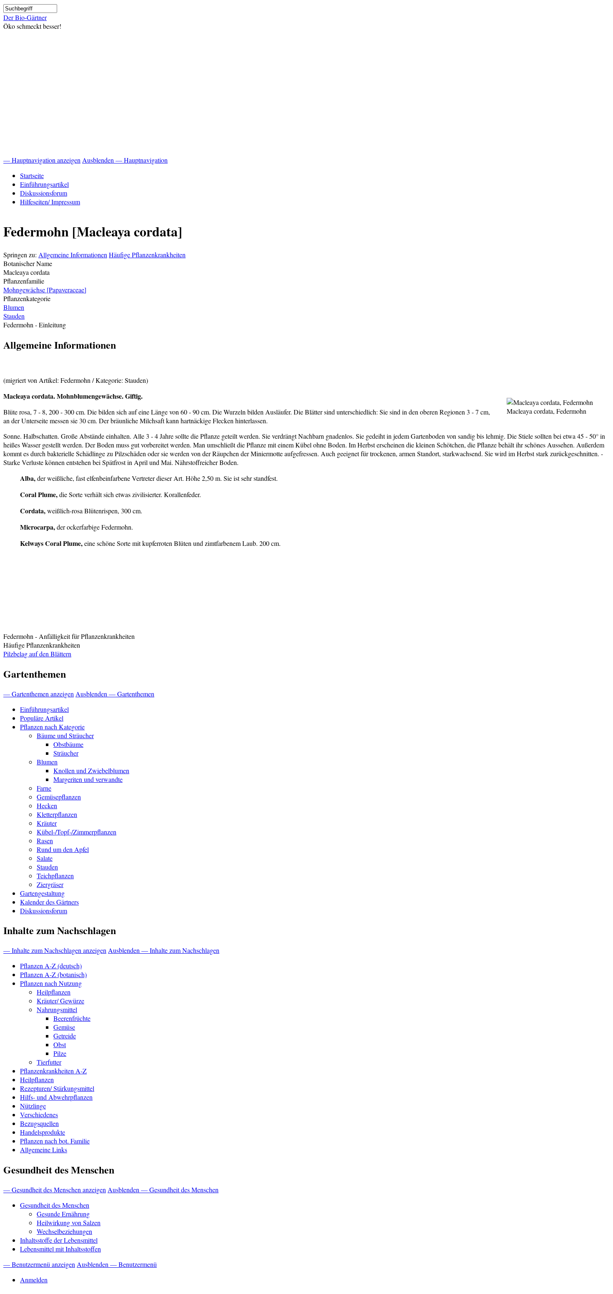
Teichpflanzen (55, 875)
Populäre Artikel (41, 718)
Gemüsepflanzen (59, 796)
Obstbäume (68, 744)
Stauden (14, 316)
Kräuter (47, 823)
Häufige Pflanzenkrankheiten (147, 254)
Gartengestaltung (42, 893)
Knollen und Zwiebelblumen (91, 770)
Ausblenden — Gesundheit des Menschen (163, 1189)
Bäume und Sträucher (65, 735)
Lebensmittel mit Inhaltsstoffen (60, 1248)
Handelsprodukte (42, 1132)
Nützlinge (33, 1105)
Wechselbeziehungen (64, 1231)
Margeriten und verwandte (88, 779)
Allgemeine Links (43, 1149)
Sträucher (65, 753)
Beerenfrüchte (71, 1018)
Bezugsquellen (39, 1123)
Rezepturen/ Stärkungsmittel (57, 1088)
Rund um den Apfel (63, 849)
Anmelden (34, 1279)
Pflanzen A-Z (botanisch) (53, 974)
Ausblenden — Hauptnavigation (125, 160)
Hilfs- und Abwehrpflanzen (56, 1097)
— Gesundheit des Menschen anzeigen (54, 1189)
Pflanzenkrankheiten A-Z (53, 1070)
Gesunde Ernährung (63, 1213)
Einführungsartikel (44, 184)
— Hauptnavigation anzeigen (41, 160)
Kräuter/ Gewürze (60, 1000)
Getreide (64, 1035)
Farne (44, 788)
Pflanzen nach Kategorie (52, 726)
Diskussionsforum (43, 192)
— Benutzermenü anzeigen (39, 1264)
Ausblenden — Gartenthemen (114, 693)
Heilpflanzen (53, 991)
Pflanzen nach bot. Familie (55, 1140)
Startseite (32, 175)
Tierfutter (49, 1062)
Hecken (47, 805)
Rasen (45, 840)
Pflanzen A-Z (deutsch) (51, 965)
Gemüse (64, 1027)
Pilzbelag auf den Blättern (37, 653)
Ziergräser (50, 884)
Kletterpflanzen (57, 814)
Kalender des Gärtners (49, 901)
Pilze (59, 1053)
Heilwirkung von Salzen (68, 1222)
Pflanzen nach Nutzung (51, 983)
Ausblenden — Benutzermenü (117, 1264)
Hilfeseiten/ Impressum (50, 201)
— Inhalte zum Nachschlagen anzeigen (54, 950)
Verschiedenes (39, 1114)
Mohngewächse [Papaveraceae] (44, 289)
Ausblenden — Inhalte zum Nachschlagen (163, 950)
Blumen (13, 307)
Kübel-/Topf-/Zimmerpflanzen (76, 831)
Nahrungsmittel (57, 1009)
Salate (45, 858)
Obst (59, 1044)
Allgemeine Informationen (72, 254)
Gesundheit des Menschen (54, 1205)
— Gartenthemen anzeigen (38, 693)
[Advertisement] (306, 93)
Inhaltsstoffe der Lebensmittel (59, 1240)
